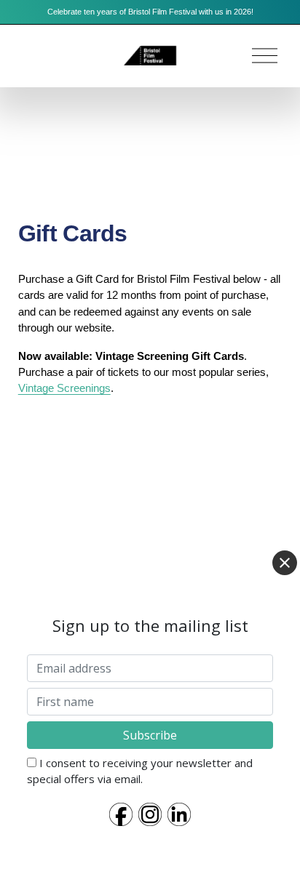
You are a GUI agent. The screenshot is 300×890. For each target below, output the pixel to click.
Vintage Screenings (64, 388)
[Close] (284, 562)
